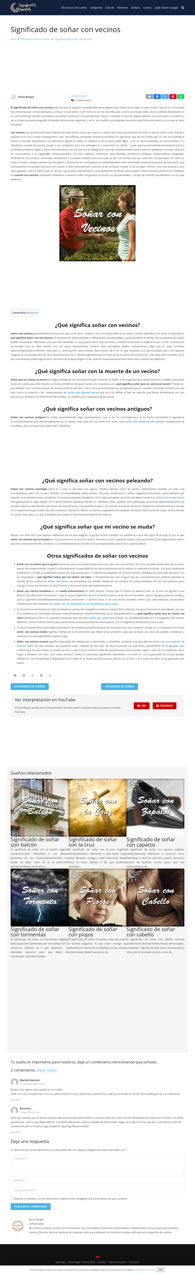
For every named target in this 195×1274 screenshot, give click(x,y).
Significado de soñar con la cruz (93, 842)
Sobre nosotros (117, 1262)
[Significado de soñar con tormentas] (40, 870)
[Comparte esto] (157, 96)
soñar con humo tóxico (170, 497)
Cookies (101, 1262)
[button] (183, 7)
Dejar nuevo (47, 1070)
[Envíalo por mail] (149, 96)
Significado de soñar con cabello (150, 932)
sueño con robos (99, 617)
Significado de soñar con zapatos (150, 842)
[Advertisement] (97, 65)
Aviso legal (74, 1262)
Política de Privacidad (145, 1269)
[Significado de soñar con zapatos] (155, 781)
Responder (16, 1099)
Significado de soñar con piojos (93, 932)
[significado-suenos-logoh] (23, 7)
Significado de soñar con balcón (35, 842)
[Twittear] (165, 96)
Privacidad (89, 1262)
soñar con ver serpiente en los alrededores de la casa (85, 603)
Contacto (134, 1262)
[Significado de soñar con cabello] (155, 870)
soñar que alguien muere (83, 392)
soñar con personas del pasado (145, 421)
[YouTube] (97, 1257)
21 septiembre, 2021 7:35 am (32, 1084)
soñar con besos (58, 581)
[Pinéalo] (173, 96)
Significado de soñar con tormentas (35, 932)
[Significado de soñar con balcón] (40, 781)
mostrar (32, 312)
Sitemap (60, 1262)
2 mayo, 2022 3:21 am (29, 1112)
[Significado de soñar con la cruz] (97, 781)
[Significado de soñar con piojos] (97, 870)
